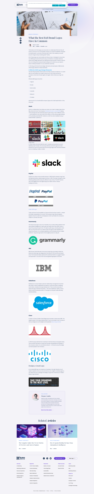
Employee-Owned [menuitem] (72, 480)
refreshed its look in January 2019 (52, 111)
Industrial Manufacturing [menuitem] (48, 473)
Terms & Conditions (57, 490)
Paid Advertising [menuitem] (33, 470)
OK (55, 5)
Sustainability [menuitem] (46, 470)
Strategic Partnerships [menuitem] (73, 485)
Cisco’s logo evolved (56, 322)
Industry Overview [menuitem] (47, 465)
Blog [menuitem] (69, 468)
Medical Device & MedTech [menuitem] (49, 475)
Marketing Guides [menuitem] (72, 465)
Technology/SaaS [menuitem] (47, 468)
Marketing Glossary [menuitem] (72, 470)
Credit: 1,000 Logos (33, 209)
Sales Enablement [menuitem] (33, 473)
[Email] (20, 39)
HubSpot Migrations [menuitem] (33, 480)
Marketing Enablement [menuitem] (21, 468)
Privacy (48, 490)
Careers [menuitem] (70, 478)
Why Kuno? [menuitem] (71, 475)
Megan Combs (36, 44)
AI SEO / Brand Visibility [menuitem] (34, 465)
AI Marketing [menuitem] (19, 465)
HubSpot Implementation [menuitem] (34, 478)
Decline (62, 5)
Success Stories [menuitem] (61, 465)
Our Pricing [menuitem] (71, 483)
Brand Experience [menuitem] (20, 473)
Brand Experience (33, 34)
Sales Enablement (55, 440)
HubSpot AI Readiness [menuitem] (34, 475)
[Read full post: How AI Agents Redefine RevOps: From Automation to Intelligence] (62, 431)
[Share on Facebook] (20, 41)
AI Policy (51, 490)
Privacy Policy (60, 3)
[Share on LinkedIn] (20, 43)
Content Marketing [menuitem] (33, 468)
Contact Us (73, 4)
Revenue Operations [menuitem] (21, 470)
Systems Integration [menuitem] (33, 483)
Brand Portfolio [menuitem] (61, 468)
